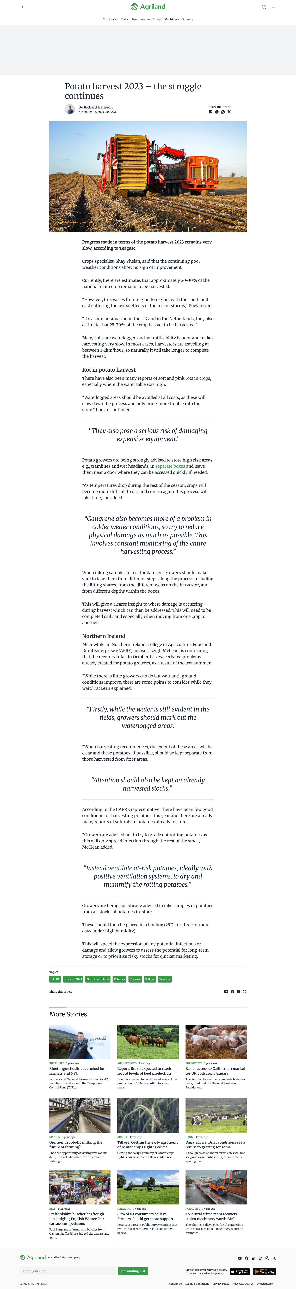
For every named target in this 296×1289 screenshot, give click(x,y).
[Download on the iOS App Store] (240, 1271)
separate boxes (170, 466)
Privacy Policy (221, 1283)
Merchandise (265, 1283)
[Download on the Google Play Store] (264, 1271)
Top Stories (110, 19)
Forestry (187, 19)
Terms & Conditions (197, 1283)
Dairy (124, 19)
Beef (135, 19)
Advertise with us (243, 1283)
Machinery (171, 19)
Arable (145, 19)
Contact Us (175, 1283)
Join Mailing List (132, 1271)
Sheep (157, 19)
